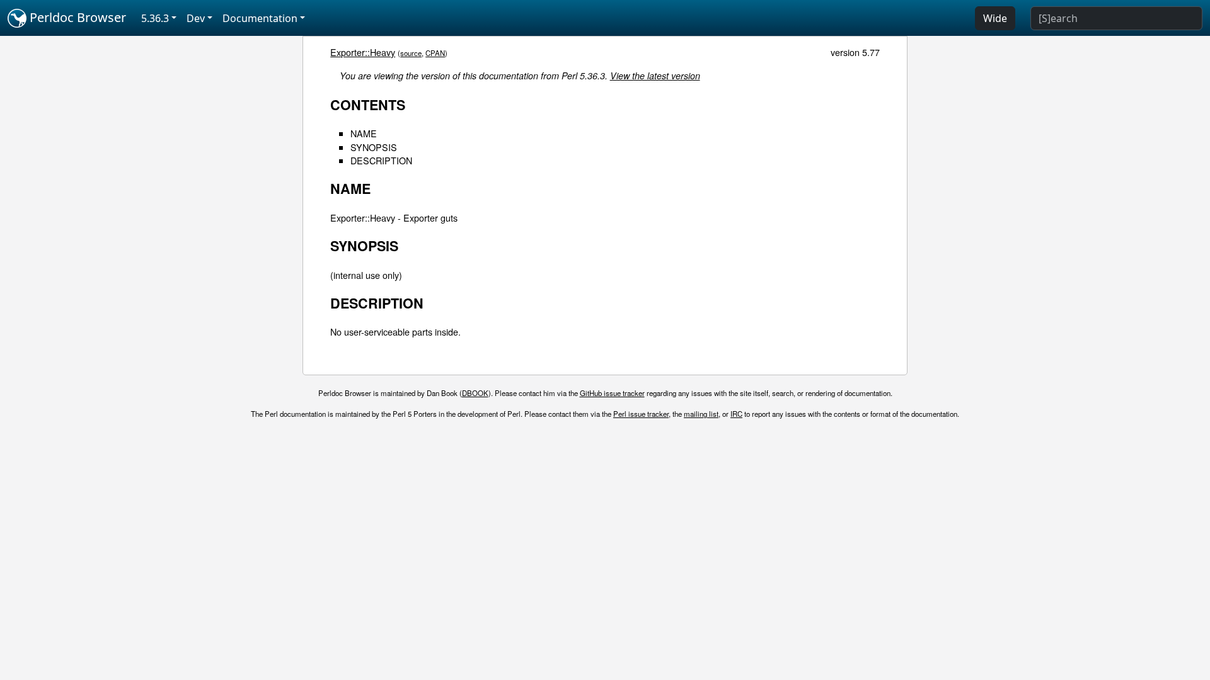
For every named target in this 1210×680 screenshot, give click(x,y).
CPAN (435, 53)
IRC (736, 414)
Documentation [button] (259, 18)
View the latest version (655, 75)
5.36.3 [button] (155, 18)
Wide (995, 18)
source (411, 53)
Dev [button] (196, 18)
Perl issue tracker (641, 414)
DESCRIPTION (381, 160)
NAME (363, 133)
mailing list (701, 414)
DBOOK (475, 393)
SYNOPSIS (373, 147)
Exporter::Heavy (362, 52)
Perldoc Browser (76, 17)
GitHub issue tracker (612, 393)
